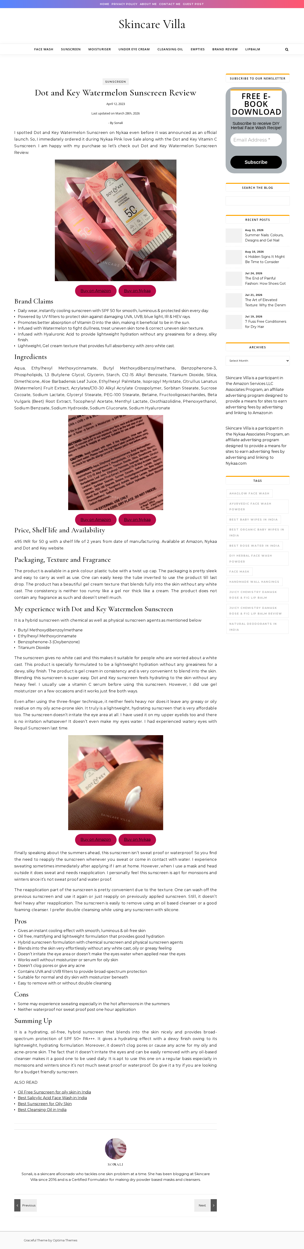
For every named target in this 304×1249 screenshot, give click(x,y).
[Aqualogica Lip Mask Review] (206, 1205)
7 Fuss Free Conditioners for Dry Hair (265, 324)
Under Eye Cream (134, 49)
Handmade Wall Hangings (254, 581)
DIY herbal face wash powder (250, 558)
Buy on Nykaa (137, 291)
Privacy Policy (125, 4)
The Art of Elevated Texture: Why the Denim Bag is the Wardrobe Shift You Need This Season (266, 303)
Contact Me (169, 4)
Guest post (193, 4)
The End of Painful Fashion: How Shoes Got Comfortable (265, 281)
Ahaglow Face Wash (249, 493)
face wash (43, 49)
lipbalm (252, 49)
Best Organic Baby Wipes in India (256, 532)
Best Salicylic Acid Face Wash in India (52, 1098)
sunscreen (71, 49)
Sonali (118, 123)
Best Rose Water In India (254, 545)
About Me (148, 4)
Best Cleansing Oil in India (42, 1109)
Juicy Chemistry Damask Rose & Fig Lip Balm (253, 595)
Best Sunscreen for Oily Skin (45, 1104)
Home (104, 4)
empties (198, 49)
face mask (239, 571)
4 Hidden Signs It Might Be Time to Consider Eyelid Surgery (265, 260)
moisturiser (99, 49)
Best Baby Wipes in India (253, 519)
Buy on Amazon (96, 291)
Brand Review (225, 49)
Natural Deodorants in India (253, 626)
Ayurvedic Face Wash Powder (250, 506)
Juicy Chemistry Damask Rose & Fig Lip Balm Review (255, 610)
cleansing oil (170, 49)
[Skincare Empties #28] (25, 1205)
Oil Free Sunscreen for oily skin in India (54, 1092)
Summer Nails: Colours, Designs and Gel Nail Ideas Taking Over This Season (264, 238)
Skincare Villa (152, 24)
